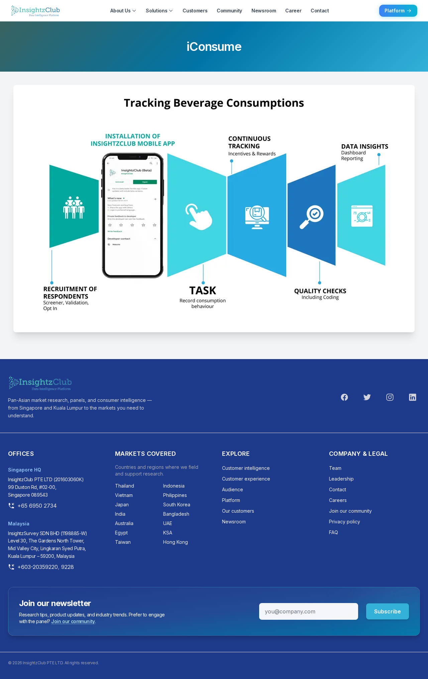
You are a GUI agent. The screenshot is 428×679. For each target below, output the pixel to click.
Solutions (156, 10)
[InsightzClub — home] (40, 383)
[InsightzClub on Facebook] (344, 397)
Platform (395, 10)
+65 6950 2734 (37, 505)
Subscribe (387, 611)
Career (293, 10)
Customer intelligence (246, 468)
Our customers (238, 511)
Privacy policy (344, 521)
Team (335, 468)
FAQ (333, 532)
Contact (320, 10)
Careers (338, 500)
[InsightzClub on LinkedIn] (412, 397)
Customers (195, 10)
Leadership (341, 479)
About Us (120, 10)
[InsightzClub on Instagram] (390, 397)
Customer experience (246, 479)
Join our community (350, 511)
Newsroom (263, 10)
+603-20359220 (37, 567)
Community (229, 10)
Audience (232, 489)
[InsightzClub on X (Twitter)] (367, 397)
